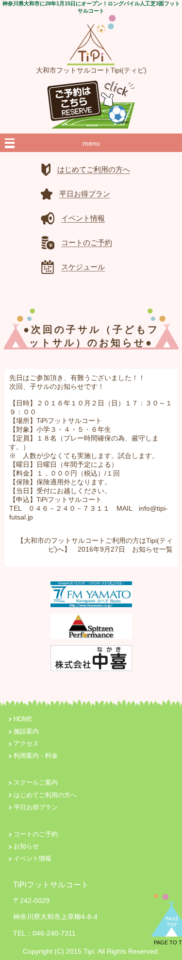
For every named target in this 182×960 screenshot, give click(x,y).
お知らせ (145, 549)
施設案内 (26, 731)
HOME (23, 719)
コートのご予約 (36, 834)
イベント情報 (32, 858)
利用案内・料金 (36, 755)
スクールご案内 (36, 782)
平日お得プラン (36, 807)
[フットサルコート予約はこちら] (91, 102)
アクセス (26, 743)
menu (91, 143)
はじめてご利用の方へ (45, 795)
